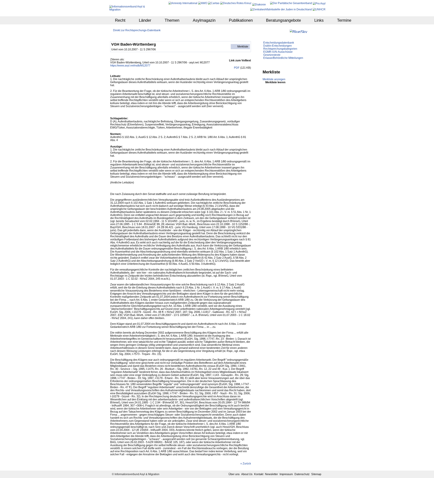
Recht (120, 20)
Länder (145, 20)
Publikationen (241, 20)
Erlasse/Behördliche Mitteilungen (283, 57)
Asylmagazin (204, 20)
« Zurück (245, 463)
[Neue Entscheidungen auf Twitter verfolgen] (310, 31)
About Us (246, 474)
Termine (344, 20)
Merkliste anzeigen (274, 79)
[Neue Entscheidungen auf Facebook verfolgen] (282, 31)
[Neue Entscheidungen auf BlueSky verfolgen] (298, 31)
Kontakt (258, 474)
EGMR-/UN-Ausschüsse (278, 51)
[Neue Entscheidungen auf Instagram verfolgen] (286, 31)
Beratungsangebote (283, 20)
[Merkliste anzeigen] (277, 31)
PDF (236, 67)
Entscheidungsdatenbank (278, 42)
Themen (172, 20)
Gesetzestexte (271, 54)
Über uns (234, 474)
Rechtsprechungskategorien (280, 48)
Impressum (286, 474)
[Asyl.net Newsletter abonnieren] (314, 31)
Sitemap (316, 474)
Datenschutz (302, 474)
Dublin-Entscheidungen (277, 45)
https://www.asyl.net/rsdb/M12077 (130, 65)
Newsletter (271, 474)
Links (319, 20)
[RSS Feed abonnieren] (319, 31)
